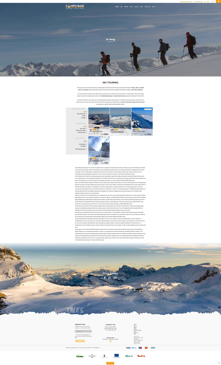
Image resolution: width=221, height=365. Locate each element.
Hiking (117, 6)
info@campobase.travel (186, 1)
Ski (121, 6)
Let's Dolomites (137, 330)
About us (147, 6)
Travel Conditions (138, 339)
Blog (153, 6)
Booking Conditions (138, 337)
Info (141, 6)
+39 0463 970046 (198, 1)
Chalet (136, 6)
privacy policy (86, 334)
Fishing (126, 6)
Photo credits (137, 341)
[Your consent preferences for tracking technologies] (219, 363)
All (84, 111)
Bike (131, 6)
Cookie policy (137, 342)
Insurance (136, 338)
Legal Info (136, 336)
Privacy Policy (137, 343)
